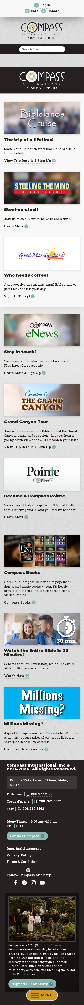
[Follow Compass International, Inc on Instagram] (33, 883)
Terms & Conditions (23, 862)
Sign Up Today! (17, 296)
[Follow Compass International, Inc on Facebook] (15, 883)
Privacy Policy (19, 855)
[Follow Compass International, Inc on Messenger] (24, 883)
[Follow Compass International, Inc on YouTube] (42, 883)
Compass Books (17, 602)
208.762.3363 (33, 809)
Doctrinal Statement (24, 849)
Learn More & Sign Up (22, 373)
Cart (34, 11)
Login (45, 5)
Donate (53, 11)
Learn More (13, 226)
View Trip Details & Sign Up (27, 161)
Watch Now (14, 676)
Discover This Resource (23, 749)
